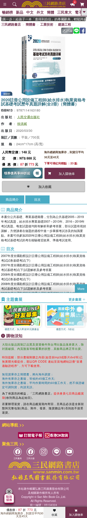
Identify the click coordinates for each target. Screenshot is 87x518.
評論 (69, 30)
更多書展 (75, 299)
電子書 (80, 12)
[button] (84, 317)
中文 (30, 12)
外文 (40, 12)
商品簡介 (12, 199)
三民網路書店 (11, 24)
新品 (19, 12)
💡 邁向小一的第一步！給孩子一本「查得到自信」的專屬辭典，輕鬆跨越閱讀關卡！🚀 (43, 19)
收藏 (54, 515)
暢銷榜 (7, 12)
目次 (37, 199)
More (80, 288)
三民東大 (64, 12)
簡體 (50, 12)
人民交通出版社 (28, 117)
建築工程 (64, 24)
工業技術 (46, 24)
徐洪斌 (22, 123)
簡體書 (30, 24)
